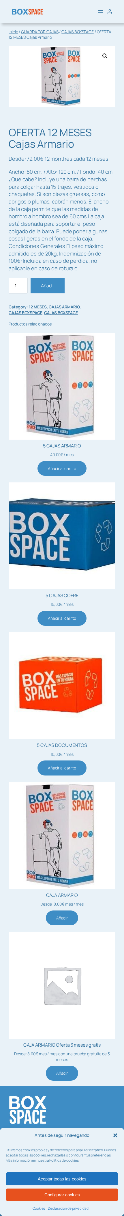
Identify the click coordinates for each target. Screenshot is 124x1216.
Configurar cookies (62, 1194)
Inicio (13, 31)
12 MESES (38, 307)
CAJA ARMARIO (62, 895)
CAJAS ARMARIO (64, 307)
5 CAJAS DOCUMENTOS (62, 745)
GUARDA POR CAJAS (39, 31)
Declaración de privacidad (68, 1208)
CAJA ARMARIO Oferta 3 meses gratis (62, 1044)
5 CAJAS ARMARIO (62, 445)
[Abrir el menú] (100, 11)
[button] (115, 1135)
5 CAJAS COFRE (62, 595)
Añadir (47, 285)
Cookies (39, 1208)
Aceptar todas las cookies (62, 1178)
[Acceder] (109, 11)
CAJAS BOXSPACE (77, 31)
